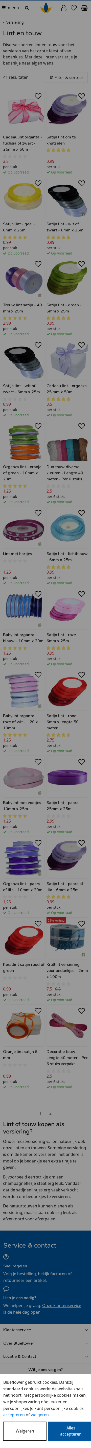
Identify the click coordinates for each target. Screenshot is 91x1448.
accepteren (14, 1415)
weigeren (40, 1415)
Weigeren (25, 1431)
